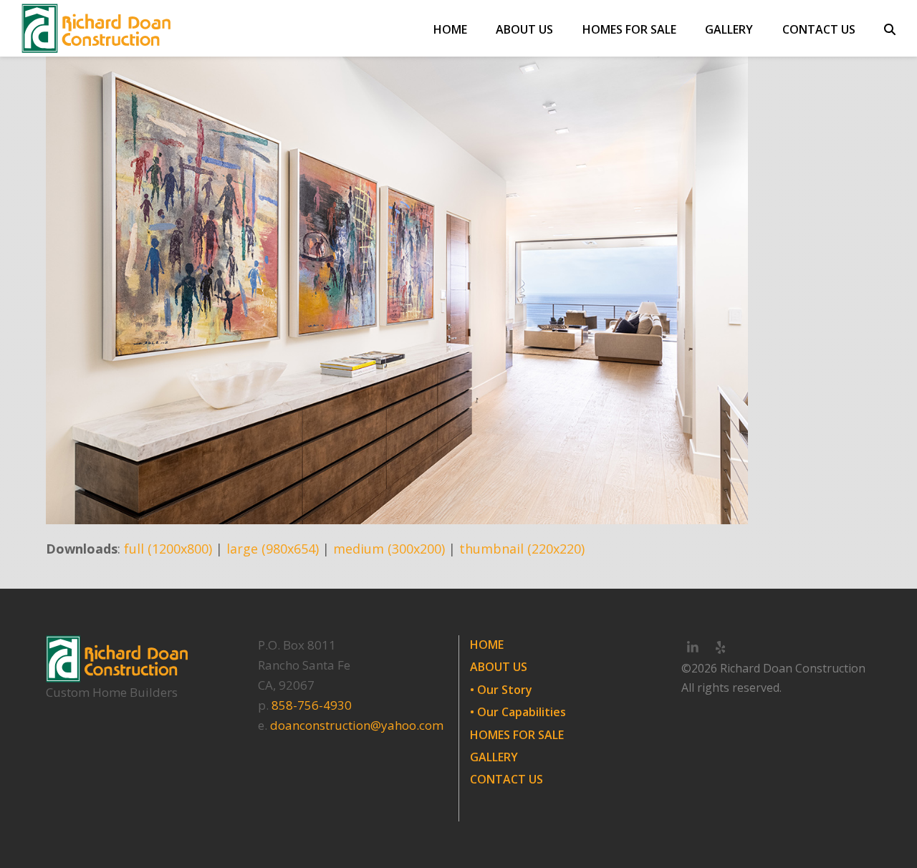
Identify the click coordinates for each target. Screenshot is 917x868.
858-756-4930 (312, 705)
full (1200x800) (168, 548)
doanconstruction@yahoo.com (356, 725)
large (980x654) (272, 548)
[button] (890, 29)
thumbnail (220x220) (522, 548)
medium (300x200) (389, 548)
